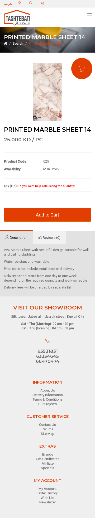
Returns (47, 429)
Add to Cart (47, 215)
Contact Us (47, 425)
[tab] (16, 237)
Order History (47, 493)
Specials (47, 468)
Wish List (48, 498)
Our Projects (47, 404)
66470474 (47, 361)
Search (18, 43)
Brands (47, 454)
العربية (8, 4)
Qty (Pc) (39, 186)
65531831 (47, 351)
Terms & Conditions (48, 399)
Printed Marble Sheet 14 (47, 43)
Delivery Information (47, 395)
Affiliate (48, 463)
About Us (47, 390)
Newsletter (47, 502)
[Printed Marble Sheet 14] (47, 92)
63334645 (47, 356)
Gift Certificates (47, 459)
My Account (48, 489)
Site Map (47, 434)
